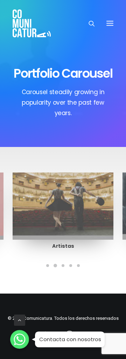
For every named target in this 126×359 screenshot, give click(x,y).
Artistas (63, 245)
